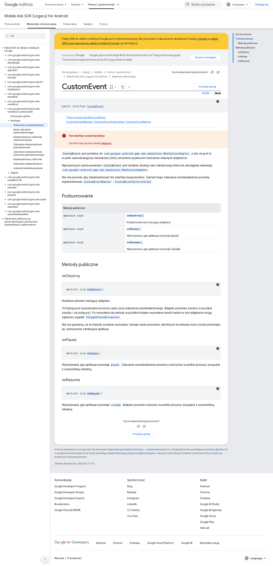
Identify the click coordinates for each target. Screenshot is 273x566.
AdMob (26, 4)
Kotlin (205, 93)
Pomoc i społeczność (101, 4)
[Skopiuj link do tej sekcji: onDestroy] (83, 276)
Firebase (205, 498)
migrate (202, 38)
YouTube (132, 516)
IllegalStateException (102, 317)
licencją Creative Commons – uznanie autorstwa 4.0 (142, 449)
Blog (129, 486)
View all (204, 527)
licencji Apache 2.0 (217, 449)
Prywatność (74, 558)
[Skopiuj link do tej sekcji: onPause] (80, 340)
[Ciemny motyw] (218, 101)
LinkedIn (132, 504)
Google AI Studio (210, 504)
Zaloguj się (262, 4)
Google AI (186, 542)
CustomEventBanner (79, 122)
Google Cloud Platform (160, 542)
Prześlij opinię (207, 86)
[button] (24, 49)
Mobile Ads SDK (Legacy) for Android (36, 16)
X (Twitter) (133, 510)
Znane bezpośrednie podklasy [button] (108, 120)
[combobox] (202, 4)
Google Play (207, 521)
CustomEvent (95, 106)
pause (175, 235)
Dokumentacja (54, 4)
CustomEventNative (138, 122)
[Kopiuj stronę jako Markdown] (123, 87)
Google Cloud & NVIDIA (67, 510)
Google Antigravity (211, 510)
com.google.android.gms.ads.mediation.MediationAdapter (146, 153)
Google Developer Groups (69, 492)
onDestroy (134, 215)
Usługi (86, 72)
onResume (133, 242)
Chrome (205, 492)
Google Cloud (208, 516)
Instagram (133, 498)
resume (175, 249)
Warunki (59, 558)
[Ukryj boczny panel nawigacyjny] (44, 559)
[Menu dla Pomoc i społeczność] (119, 4)
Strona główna (70, 72)
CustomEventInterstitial (109, 122)
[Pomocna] (212, 72)
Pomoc (103, 24)
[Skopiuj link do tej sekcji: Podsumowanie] (96, 196)
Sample (75, 4)
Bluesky (131, 492)
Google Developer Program (70, 486)
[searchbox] (25, 36)
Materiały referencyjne (41, 24)
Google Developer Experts (69, 498)
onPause (132, 229)
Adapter (106, 143)
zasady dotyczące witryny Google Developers (131, 453)
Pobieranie (70, 24)
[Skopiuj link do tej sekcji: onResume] (83, 380)
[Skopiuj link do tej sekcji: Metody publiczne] (101, 265)
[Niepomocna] (218, 72)
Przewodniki (12, 24)
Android (204, 486)
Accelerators (61, 504)
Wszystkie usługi (209, 542)
